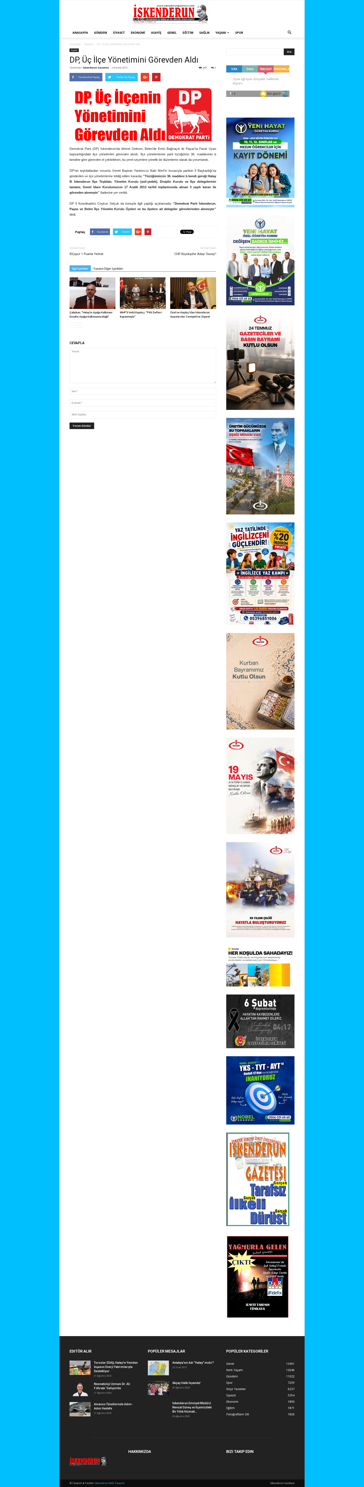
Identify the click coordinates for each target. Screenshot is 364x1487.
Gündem (100, 33)
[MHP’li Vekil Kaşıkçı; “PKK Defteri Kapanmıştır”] (143, 293)
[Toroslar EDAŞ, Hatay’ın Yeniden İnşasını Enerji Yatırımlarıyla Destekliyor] (80, 1368)
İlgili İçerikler (80, 268)
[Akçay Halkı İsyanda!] (158, 1388)
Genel (172, 33)
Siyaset (119, 33)
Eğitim (188, 33)
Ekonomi (138, 33)
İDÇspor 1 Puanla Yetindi (86, 254)
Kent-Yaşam (234, 1370)
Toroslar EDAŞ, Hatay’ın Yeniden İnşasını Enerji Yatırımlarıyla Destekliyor (116, 1367)
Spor (239, 33)
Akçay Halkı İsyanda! (186, 1383)
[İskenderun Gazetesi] (182, 14)
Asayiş (156, 33)
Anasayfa (80, 33)
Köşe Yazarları (236, 1389)
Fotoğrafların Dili (237, 1414)
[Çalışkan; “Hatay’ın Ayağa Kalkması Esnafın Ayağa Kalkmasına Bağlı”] (92, 293)
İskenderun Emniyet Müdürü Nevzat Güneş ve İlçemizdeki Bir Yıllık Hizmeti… (192, 1407)
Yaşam (220, 33)
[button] (289, 33)
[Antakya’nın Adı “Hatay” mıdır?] (158, 1368)
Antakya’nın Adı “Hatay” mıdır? (193, 1362)
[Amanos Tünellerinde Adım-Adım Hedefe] (80, 1409)
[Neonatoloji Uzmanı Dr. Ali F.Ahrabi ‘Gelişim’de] (80, 1389)
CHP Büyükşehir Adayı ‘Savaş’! (195, 254)
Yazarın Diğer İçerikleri (108, 268)
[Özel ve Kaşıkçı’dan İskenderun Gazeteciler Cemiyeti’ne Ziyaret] (193, 293)
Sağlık (204, 33)
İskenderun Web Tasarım (109, 1483)
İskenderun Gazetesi (96, 67)
